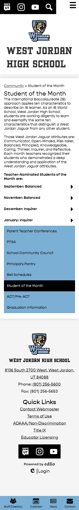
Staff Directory (13, 506)
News (53, 506)
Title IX (39, 430)
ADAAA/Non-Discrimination (39, 423)
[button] (39, 188)
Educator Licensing (39, 437)
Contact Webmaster (39, 409)
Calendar (36, 506)
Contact (70, 506)
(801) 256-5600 (46, 384)
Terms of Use (39, 416)
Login (39, 471)
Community (14, 86)
